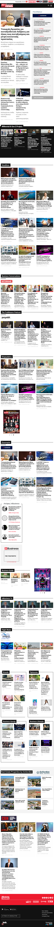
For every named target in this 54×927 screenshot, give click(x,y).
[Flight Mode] (6, 637)
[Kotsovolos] (6, 282)
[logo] (32, 1)
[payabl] (6, 318)
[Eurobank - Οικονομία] (6, 448)
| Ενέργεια (41, 36)
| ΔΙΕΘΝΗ (41, 52)
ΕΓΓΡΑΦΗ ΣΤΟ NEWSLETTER (10, 916)
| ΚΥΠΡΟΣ (41, 19)
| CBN (40, 68)
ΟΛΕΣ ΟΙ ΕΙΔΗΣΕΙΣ (39, 97)
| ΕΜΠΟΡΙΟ (42, 87)
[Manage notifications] (3, 924)
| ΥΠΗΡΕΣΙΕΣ (42, 45)
